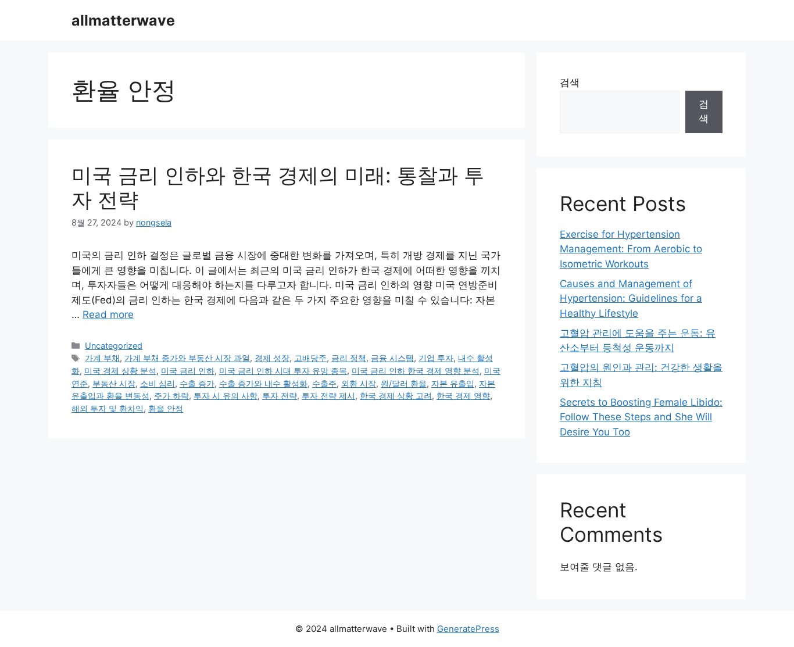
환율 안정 (165, 408)
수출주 (324, 383)
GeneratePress (468, 628)
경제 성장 (272, 358)
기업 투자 (436, 358)
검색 (570, 82)
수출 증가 (197, 383)
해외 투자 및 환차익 (107, 408)
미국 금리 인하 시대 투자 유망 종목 (283, 371)
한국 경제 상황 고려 (396, 396)
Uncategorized (113, 346)
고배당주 (310, 358)
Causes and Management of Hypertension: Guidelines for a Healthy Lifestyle (631, 298)
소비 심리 (157, 383)
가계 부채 (102, 358)
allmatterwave (123, 20)
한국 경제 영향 (463, 396)
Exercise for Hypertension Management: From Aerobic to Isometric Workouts (631, 249)
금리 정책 (348, 358)
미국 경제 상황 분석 (120, 371)
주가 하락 (171, 396)
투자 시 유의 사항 (225, 396)
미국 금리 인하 (187, 371)
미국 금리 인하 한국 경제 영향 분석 (416, 371)
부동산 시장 (113, 383)
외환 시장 (358, 383)
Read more (108, 314)
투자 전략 (279, 396)
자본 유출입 (452, 383)
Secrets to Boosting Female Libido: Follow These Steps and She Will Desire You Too (641, 417)
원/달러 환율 (404, 383)
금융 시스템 (392, 358)
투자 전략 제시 (328, 396)
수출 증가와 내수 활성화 (263, 383)
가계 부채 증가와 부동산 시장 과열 (187, 358)
